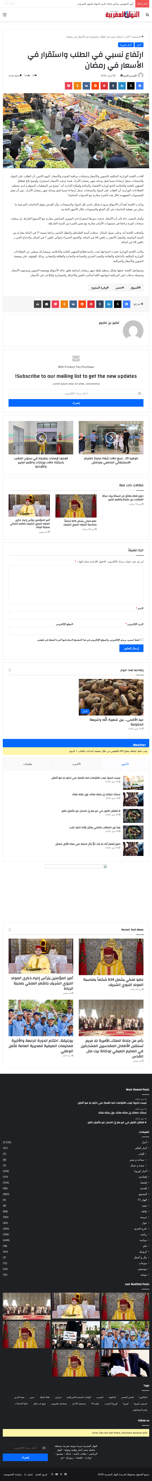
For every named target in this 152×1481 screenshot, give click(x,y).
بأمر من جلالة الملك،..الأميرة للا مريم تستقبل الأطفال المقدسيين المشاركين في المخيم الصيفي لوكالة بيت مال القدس (112, 1048)
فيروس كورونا (140, 1403)
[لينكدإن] (122, 86)
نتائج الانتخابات (21, 1403)
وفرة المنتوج (99, 287)
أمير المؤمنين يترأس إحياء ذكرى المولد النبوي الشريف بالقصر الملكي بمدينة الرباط (90, 3)
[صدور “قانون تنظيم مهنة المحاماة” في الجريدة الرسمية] (76, 1334)
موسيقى (142, 1268)
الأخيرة (77, 764)
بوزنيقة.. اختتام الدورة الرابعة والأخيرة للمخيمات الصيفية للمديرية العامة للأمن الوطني (41, 1045)
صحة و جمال (137, 1165)
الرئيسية (136, 36)
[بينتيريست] (104, 86)
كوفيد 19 (95, 1403)
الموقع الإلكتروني (64, 623)
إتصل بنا (28, 1474)
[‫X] (131, 86)
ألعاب (141, 1153)
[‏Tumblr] (113, 86)
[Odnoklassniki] (77, 86)
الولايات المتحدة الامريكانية (79, 1397)
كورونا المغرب (111, 1403)
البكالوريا (143, 1397)
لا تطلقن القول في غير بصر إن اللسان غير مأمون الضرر (91, 811)
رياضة (144, 1234)
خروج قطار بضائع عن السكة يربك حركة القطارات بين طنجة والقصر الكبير (122, 498)
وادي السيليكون (140, 1409)
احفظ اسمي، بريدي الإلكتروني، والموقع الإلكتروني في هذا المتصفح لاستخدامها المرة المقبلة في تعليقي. (88, 639)
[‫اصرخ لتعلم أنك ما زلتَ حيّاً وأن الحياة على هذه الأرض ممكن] (133, 849)
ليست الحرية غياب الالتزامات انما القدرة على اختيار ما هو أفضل (86, 778)
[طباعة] (37, 304)
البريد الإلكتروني (134, 623)
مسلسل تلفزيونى (59, 1403)
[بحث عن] (147, 16)
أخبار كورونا (126, 44)
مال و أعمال (140, 1257)
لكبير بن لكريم (130, 75)
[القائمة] (4, 16)
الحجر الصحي (127, 1397)
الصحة (143, 1188)
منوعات (143, 1263)
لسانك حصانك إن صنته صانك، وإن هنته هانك (96, 794)
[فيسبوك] (139, 86)
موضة (144, 1274)
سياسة (143, 1240)
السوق (135, 287)
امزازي (58, 1397)
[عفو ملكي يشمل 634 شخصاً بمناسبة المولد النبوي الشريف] (76, 506)
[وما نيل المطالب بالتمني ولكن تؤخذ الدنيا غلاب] (133, 832)
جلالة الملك (45, 1397)
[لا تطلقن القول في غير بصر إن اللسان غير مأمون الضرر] (133, 816)
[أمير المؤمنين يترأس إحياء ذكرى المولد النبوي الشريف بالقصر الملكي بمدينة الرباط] (29, 505)
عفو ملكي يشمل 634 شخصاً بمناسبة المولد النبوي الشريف (80, 523)
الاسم (139, 608)
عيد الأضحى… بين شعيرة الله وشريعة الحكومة (116, 722)
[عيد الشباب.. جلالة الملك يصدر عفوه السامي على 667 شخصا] (27, 1334)
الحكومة (112, 1397)
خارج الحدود (140, 1228)
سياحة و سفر (137, 1159)
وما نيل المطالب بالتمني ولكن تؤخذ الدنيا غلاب (94, 827)
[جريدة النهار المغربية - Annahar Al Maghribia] (122, 14)
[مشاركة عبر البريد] (46, 304)
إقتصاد (143, 1182)
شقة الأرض (19, 1397)
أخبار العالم (141, 1148)
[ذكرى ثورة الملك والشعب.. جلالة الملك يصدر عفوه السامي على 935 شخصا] (76, 1363)
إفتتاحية (143, 1176)
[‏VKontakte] (86, 86)
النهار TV (142, 1199)
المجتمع (143, 1194)
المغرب (99, 1397)
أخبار (127, 36)
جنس (118, 287)
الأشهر (125, 764)
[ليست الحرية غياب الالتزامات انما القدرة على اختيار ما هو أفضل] (133, 783)
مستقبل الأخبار (79, 1403)
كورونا (126, 1403)
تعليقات (27, 764)
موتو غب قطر (39, 1403)
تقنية (144, 1205)
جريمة (143, 1217)
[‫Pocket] (68, 86)
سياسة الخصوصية (13, 1474)
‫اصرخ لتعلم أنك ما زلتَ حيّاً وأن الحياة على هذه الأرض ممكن (87, 844)
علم (145, 1245)
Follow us (143, 1420)
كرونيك (143, 1251)
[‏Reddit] (95, 86)
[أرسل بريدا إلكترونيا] (121, 75)
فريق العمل (41, 1474)
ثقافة (144, 1211)
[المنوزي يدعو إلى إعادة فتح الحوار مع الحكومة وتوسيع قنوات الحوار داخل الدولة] (125, 1363)
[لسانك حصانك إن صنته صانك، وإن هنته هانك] (133, 799)
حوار (144, 1222)
